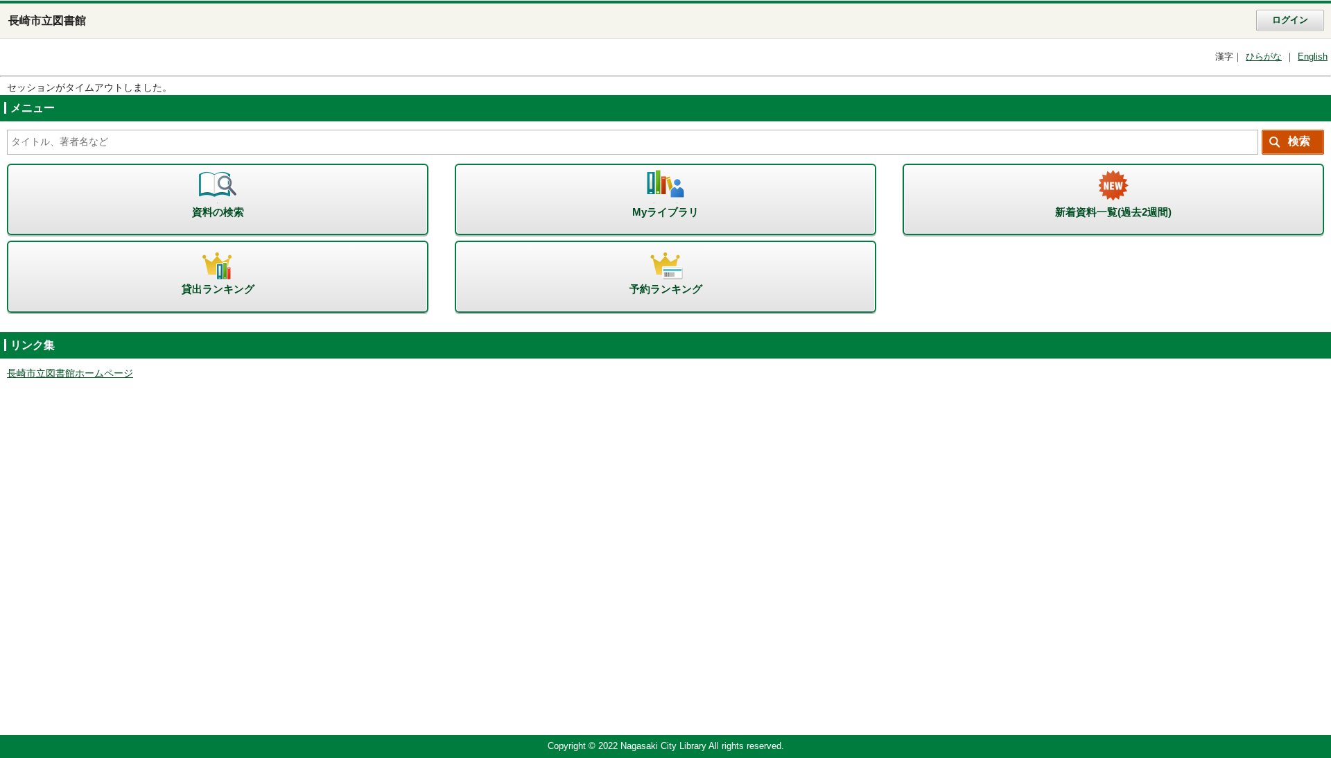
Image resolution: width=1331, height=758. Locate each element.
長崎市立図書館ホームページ (70, 373)
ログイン (1290, 20)
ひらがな (1264, 57)
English (1313, 57)
